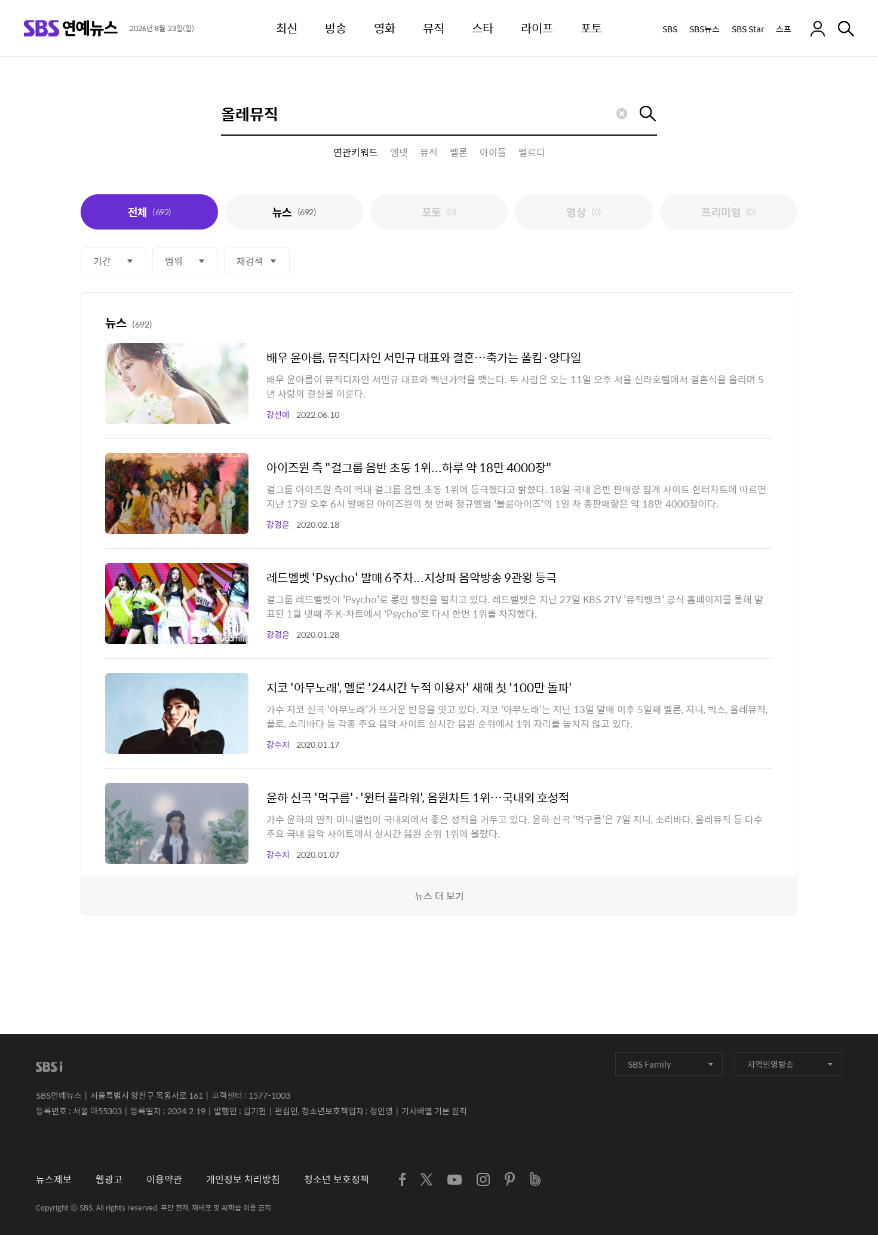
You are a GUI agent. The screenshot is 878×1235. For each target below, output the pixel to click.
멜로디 (531, 152)
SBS (669, 28)
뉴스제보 (54, 1179)
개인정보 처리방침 (243, 1179)
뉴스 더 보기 (439, 895)
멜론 (459, 152)
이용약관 (164, 1179)
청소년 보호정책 (336, 1179)
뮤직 (429, 152)
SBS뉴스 (704, 28)
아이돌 (493, 152)
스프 (783, 28)
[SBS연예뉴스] (71, 28)
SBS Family (649, 1064)
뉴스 (294, 212)
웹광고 (109, 1179)
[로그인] (817, 28)
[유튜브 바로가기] (454, 1180)
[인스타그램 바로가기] (483, 1179)
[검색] (846, 28)
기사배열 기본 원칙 (434, 1110)
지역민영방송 (770, 1064)
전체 (149, 212)
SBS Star (748, 28)
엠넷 (399, 152)
